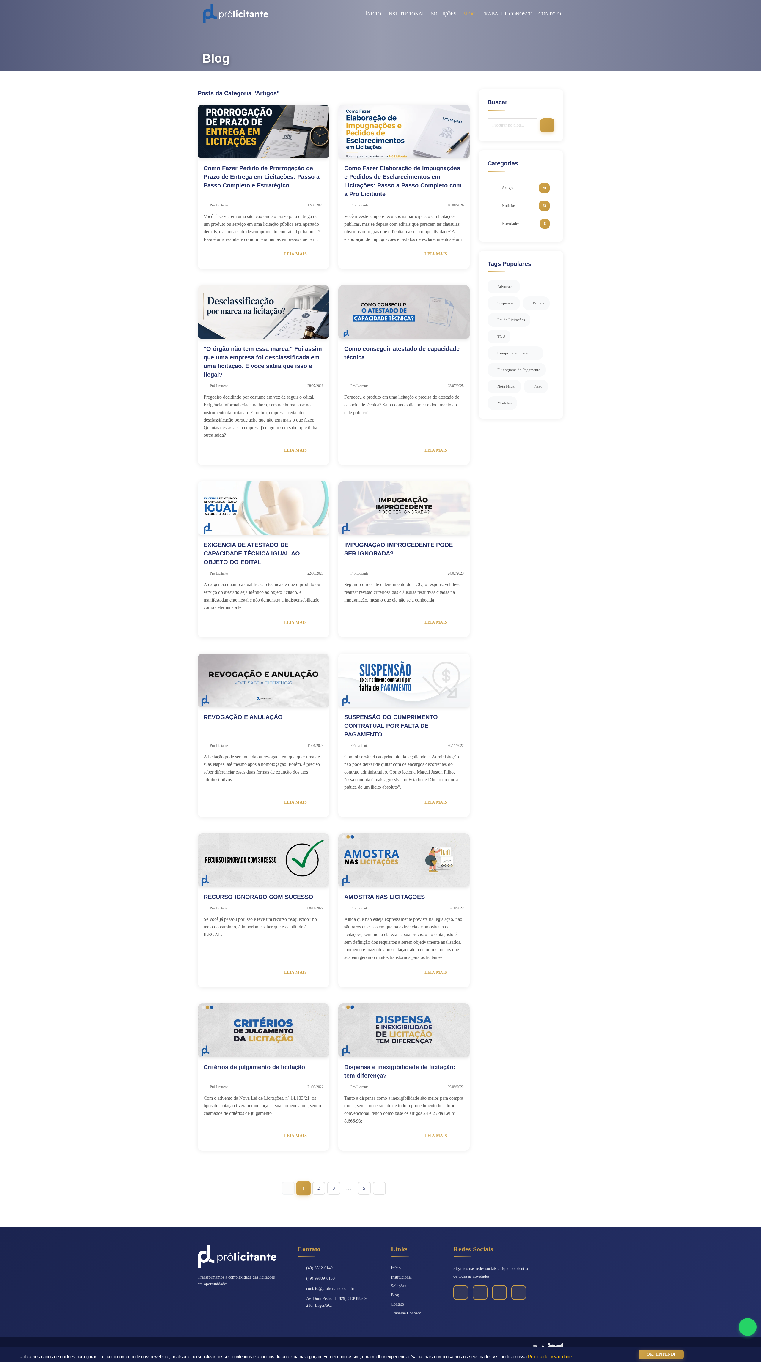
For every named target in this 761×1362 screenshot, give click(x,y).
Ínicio (373, 14)
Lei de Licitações (511, 320)
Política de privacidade (550, 1356)
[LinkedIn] (480, 1292)
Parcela (538, 303)
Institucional (406, 14)
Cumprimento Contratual (517, 353)
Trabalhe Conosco (507, 14)
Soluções (443, 14)
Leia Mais (298, 254)
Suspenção (506, 303)
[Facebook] (460, 1292)
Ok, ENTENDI (661, 1354)
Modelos (504, 403)
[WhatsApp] (518, 1292)
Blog (469, 14)
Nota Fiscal (506, 386)
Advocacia (506, 286)
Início (396, 1268)
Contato (549, 14)
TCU (501, 336)
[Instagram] (499, 1292)
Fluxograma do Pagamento (518, 369)
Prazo (538, 386)
